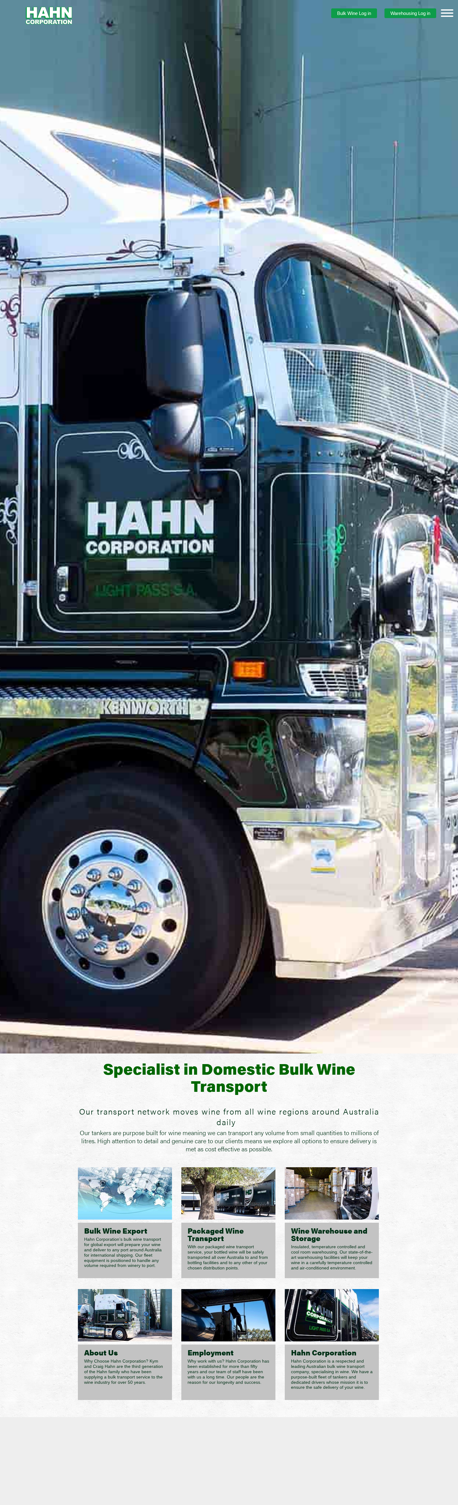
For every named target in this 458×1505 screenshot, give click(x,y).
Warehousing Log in (410, 13)
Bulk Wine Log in (354, 13)
